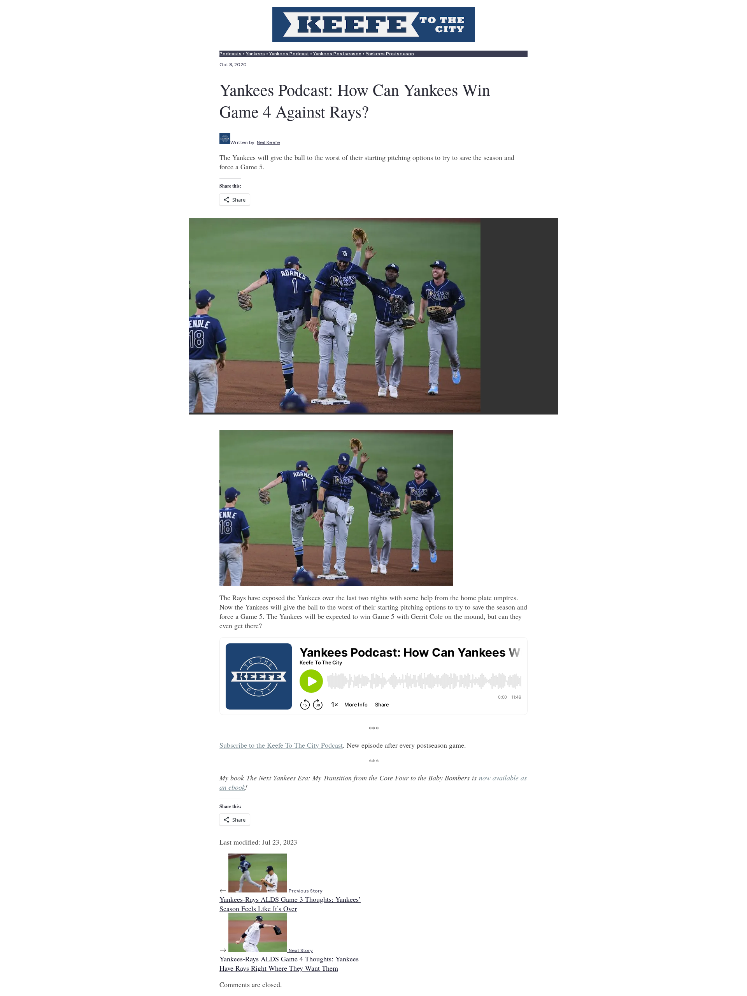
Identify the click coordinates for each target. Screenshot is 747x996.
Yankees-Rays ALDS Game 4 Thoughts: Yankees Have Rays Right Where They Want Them (289, 960)
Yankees (255, 54)
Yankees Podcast (289, 54)
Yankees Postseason (337, 54)
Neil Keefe (268, 142)
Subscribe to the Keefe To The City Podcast (281, 745)
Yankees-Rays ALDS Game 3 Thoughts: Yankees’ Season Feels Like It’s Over (290, 900)
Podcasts (230, 54)
